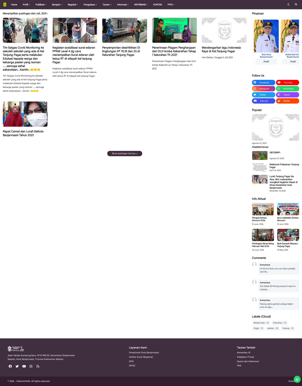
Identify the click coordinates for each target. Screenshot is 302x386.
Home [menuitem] (14, 4)
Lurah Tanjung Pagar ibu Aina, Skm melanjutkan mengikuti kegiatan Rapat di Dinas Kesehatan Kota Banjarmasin (283, 182)
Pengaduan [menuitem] (89, 4)
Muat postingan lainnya (123, 153)
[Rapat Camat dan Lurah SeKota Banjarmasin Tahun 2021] (25, 114)
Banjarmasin (261, 322)
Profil (266, 61)
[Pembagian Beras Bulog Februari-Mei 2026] (263, 235)
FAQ (239, 365)
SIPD (131, 361)
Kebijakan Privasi (245, 357)
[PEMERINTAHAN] (275, 127)
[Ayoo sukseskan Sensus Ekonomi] (288, 209)
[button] (288, 4)
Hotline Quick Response (141, 357)
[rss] (38, 366)
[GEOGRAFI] (260, 155)
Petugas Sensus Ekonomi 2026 (259, 219)
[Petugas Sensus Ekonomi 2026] (263, 209)
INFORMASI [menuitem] (140, 4)
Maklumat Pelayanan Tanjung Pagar (284, 166)
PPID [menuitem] (170, 4)
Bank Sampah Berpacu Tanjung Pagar (287, 245)
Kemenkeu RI (243, 352)
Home (291, 381)
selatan (272, 328)
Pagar (258, 328)
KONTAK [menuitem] (157, 4)
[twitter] (17, 366)
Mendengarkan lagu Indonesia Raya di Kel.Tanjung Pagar (221, 49)
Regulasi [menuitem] (72, 4)
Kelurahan (279, 322)
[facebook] (10, 366)
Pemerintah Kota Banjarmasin (144, 352)
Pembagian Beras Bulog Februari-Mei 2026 (263, 245)
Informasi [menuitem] (122, 4)
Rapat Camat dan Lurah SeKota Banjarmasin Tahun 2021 (23, 133)
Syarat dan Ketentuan (248, 361)
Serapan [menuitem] (56, 4)
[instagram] (31, 366)
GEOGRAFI (275, 152)
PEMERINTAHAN (260, 147)
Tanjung (288, 328)
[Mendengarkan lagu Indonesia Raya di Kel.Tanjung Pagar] (224, 30)
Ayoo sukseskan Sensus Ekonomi (287, 219)
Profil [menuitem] (25, 4)
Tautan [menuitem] (106, 4)
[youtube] (24, 366)
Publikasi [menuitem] (40, 4)
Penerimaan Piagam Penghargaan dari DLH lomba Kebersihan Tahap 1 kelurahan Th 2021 (174, 51)
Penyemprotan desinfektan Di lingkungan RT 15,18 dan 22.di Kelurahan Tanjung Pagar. (121, 51)
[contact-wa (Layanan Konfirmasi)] (297, 379)
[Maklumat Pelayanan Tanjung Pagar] (260, 167)
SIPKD (132, 365)
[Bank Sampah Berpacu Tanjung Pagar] (288, 235)
